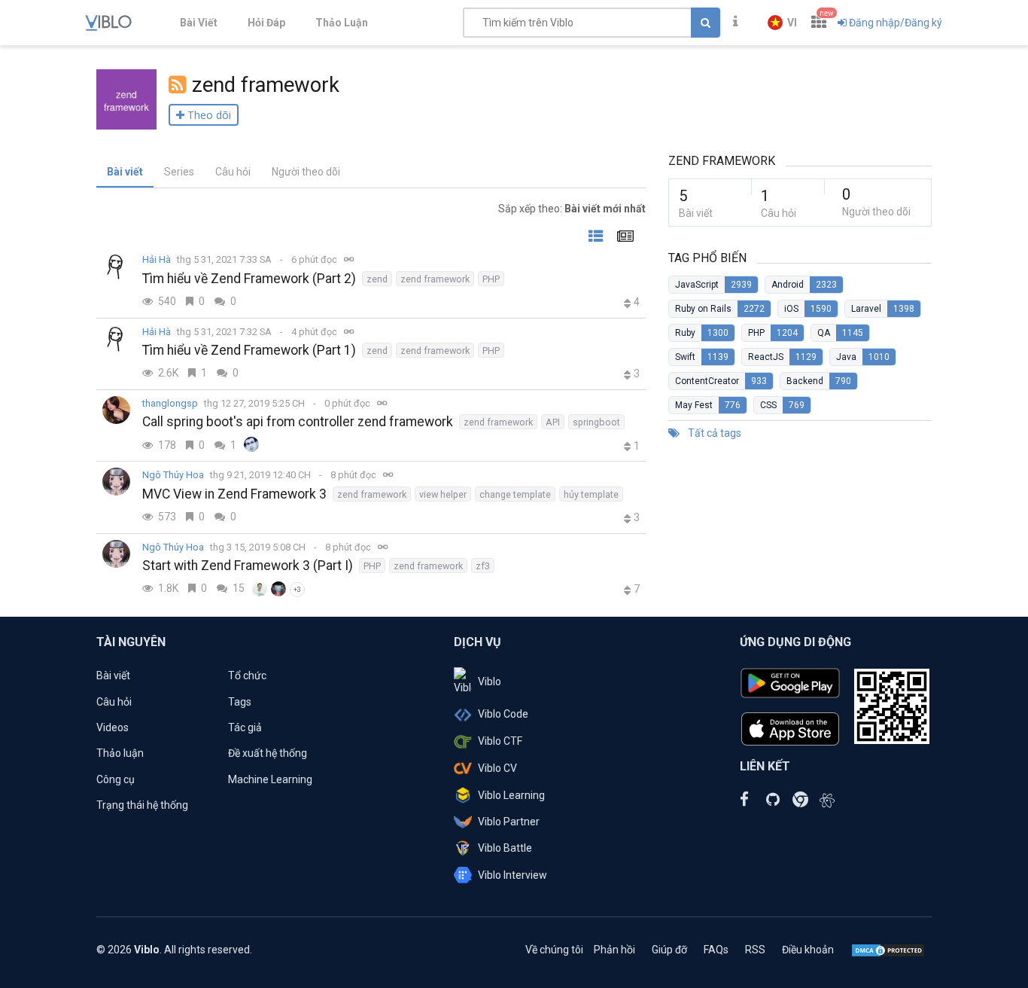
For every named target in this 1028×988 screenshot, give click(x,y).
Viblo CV (497, 768)
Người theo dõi (306, 172)
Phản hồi (614, 950)
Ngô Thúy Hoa (173, 474)
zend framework (435, 279)
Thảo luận (120, 753)
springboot (596, 422)
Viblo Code (503, 714)
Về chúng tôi (554, 950)
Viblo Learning (511, 795)
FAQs (716, 950)
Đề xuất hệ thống (267, 753)
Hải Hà (156, 259)
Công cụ (115, 779)
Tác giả (245, 727)
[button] (782, 23)
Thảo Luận (341, 23)
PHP (491, 279)
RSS (755, 950)
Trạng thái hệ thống (142, 805)
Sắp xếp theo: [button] (572, 209)
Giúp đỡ (669, 950)
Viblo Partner (509, 822)
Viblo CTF (500, 741)
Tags (239, 702)
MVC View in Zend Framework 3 (234, 494)
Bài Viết (198, 23)
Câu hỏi (233, 172)
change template (515, 494)
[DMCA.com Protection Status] (888, 950)
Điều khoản (808, 950)
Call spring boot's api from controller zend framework (297, 421)
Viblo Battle (505, 848)
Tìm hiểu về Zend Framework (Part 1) (249, 350)
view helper (443, 494)
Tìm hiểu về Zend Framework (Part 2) (249, 278)
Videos (112, 727)
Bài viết (125, 172)
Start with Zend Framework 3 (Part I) (247, 565)
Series (179, 172)
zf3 (483, 566)
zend (377, 279)
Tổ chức (247, 675)
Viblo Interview (512, 875)
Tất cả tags (713, 433)
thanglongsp (170, 403)
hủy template (591, 494)
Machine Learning (270, 779)
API (553, 422)
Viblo (489, 681)
